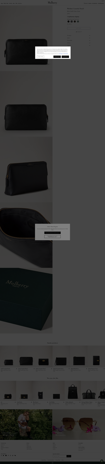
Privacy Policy (66, 53)
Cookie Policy (61, 53)
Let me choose (40, 56)
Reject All (57, 56)
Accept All (65, 56)
